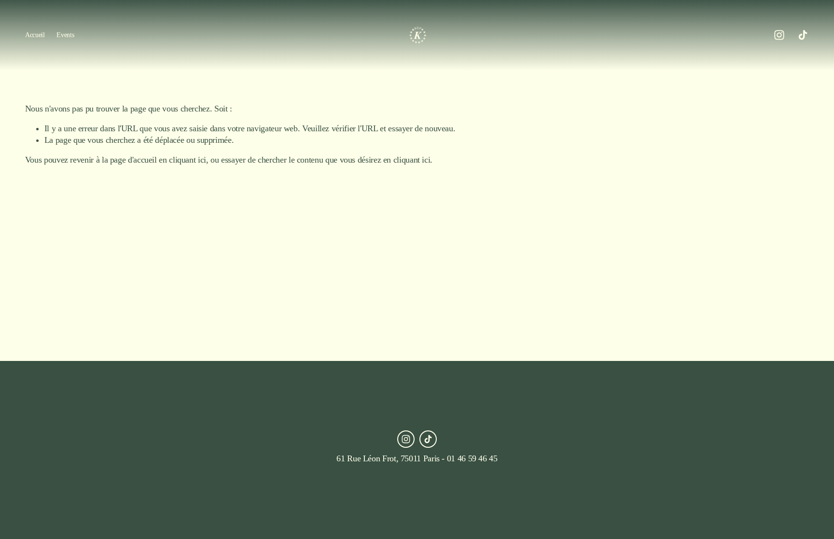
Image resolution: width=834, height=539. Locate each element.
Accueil (35, 35)
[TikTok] (803, 35)
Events (65, 35)
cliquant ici (187, 160)
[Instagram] (779, 35)
